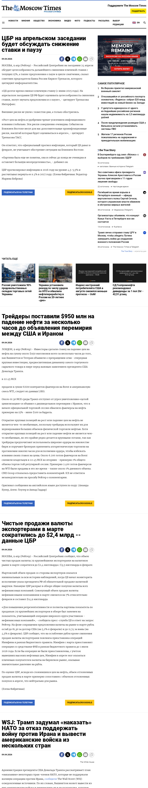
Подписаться (74, 411)
